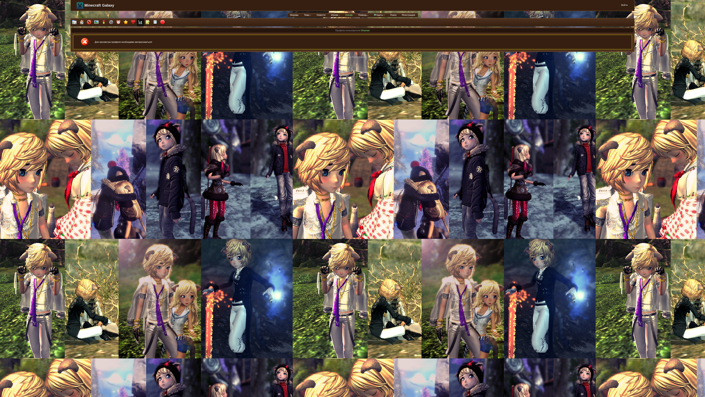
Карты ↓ (380, 15)
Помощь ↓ (363, 15)
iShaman (365, 30)
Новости (321, 15)
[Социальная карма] (140, 22)
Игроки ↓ (335, 15)
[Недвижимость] (81, 22)
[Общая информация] (74, 22)
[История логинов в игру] (147, 22)
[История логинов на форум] (155, 22)
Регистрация (408, 15)
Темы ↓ (307, 15)
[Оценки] (125, 22)
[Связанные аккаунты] (133, 22)
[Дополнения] (111, 22)
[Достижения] (103, 22)
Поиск (393, 15)
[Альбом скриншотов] (96, 22)
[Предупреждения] (162, 22)
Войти (624, 5)
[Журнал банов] (89, 22)
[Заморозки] (118, 22)
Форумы (294, 15)
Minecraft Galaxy (99, 5)
